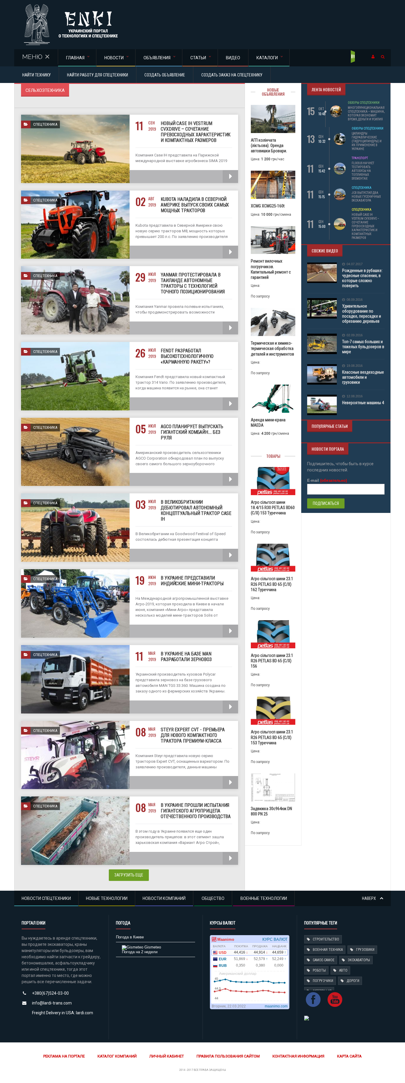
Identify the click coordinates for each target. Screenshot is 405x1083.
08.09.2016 (355, 299)
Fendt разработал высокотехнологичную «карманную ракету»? (187, 356)
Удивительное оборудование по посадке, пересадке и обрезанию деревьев (361, 314)
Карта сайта (349, 1056)
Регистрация (353, 57)
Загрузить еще (128, 875)
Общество (213, 898)
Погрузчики (323, 981)
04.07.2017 (355, 264)
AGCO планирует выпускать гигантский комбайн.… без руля (192, 432)
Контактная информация (298, 1056)
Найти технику (36, 75)
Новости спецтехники (46, 898)
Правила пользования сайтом (228, 1056)
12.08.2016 (355, 396)
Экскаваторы (359, 960)
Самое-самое (323, 960)
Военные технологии (263, 898)
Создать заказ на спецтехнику (231, 75)
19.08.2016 (355, 365)
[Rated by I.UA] (306, 1017)
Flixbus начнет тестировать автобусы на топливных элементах (363, 170)
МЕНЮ (32, 56)
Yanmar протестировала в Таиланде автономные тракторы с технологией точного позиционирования (193, 283)
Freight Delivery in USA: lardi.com (62, 1012)
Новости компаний (164, 898)
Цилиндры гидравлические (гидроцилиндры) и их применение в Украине (367, 141)
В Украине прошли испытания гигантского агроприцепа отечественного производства (196, 810)
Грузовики (365, 950)
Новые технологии (106, 898)
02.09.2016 (355, 335)
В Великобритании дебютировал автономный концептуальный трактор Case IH (196, 510)
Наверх (369, 898)
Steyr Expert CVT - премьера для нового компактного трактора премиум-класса (193, 735)
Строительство (326, 939)
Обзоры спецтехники (364, 102)
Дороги (353, 981)
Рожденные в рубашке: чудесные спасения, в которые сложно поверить (362, 278)
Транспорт (360, 158)
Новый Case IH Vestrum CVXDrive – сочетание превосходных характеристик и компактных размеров (195, 132)
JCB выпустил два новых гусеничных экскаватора (366, 196)
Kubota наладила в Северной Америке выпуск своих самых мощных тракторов (195, 204)
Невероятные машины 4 (363, 402)
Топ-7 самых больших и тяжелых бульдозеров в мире (363, 346)
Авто (343, 970)
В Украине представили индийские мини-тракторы (192, 580)
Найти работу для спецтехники (97, 75)
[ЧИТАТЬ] (230, 176)
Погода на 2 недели (139, 952)
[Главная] (71, 5)
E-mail (327, 480)
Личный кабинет (166, 1056)
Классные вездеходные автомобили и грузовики (363, 377)
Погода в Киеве (130, 937)
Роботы (319, 970)
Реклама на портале (64, 1056)
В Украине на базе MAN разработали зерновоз (186, 656)
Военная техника (328, 950)
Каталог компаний (117, 1056)
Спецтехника (361, 187)
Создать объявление (164, 75)
